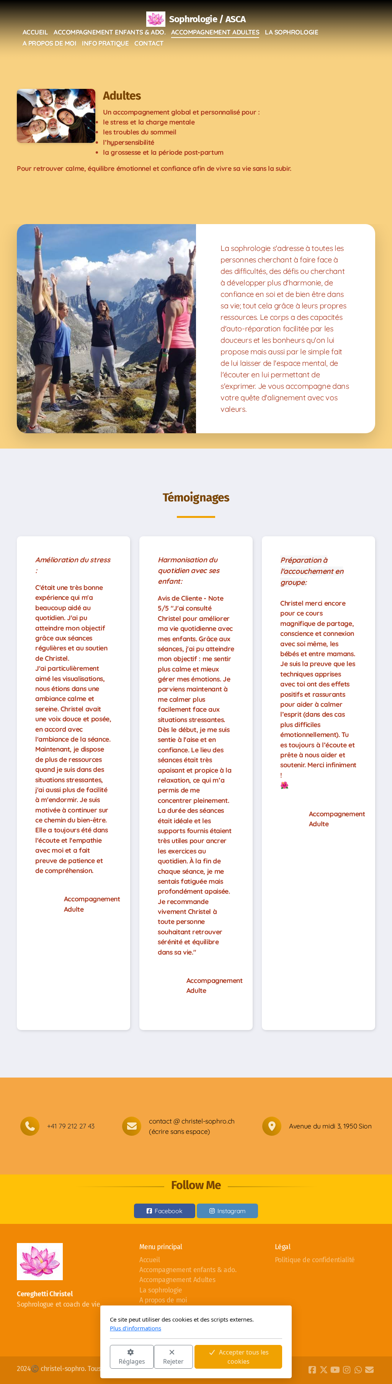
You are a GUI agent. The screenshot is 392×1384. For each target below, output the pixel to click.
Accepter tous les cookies (244, 1357)
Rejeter (173, 1361)
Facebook (168, 1211)
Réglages (132, 1361)
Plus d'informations (135, 1328)
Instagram (231, 1211)
